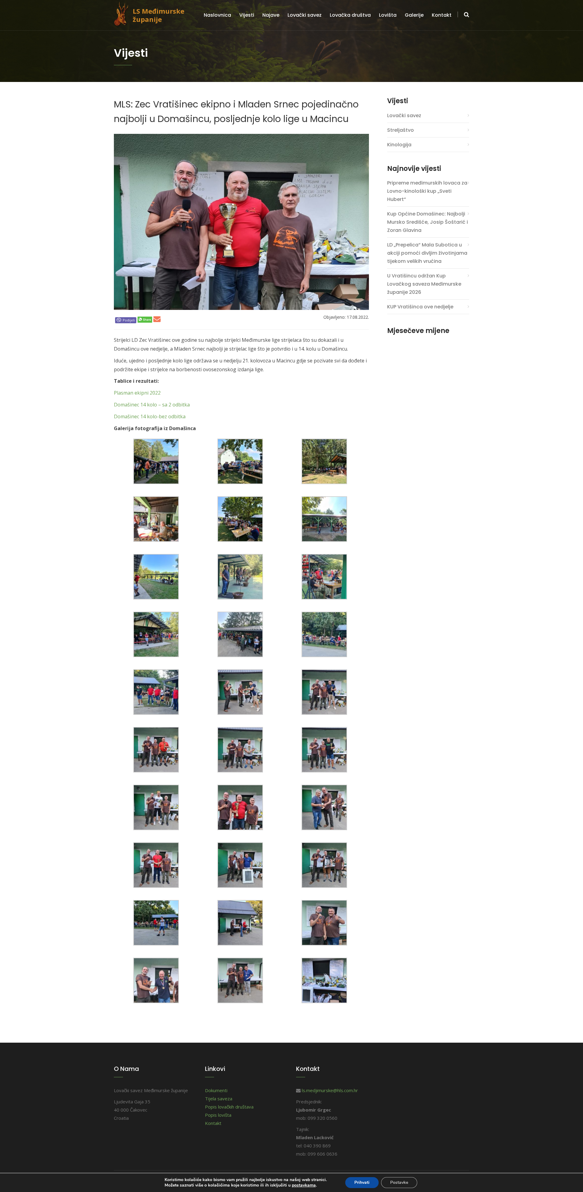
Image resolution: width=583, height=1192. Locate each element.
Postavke (399, 1182)
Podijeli (129, 320)
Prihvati (362, 1182)
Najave (270, 15)
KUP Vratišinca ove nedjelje (420, 306)
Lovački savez (305, 15)
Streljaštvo (400, 130)
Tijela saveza (218, 1098)
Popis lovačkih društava (229, 1107)
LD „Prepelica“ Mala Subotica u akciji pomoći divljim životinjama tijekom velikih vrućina (427, 253)
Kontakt (442, 15)
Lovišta (388, 15)
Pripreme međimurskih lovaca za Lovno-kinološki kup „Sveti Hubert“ (427, 191)
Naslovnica (217, 15)
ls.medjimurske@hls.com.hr (330, 1090)
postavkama (304, 1185)
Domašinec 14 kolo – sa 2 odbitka (152, 404)
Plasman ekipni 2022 (137, 392)
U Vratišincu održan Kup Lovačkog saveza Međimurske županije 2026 (424, 284)
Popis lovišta (218, 1115)
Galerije (414, 15)
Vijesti (246, 15)
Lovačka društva (350, 15)
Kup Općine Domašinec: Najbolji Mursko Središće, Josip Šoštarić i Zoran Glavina (427, 222)
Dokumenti (216, 1090)
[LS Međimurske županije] (123, 13)
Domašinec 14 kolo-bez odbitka (150, 416)
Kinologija (399, 144)
